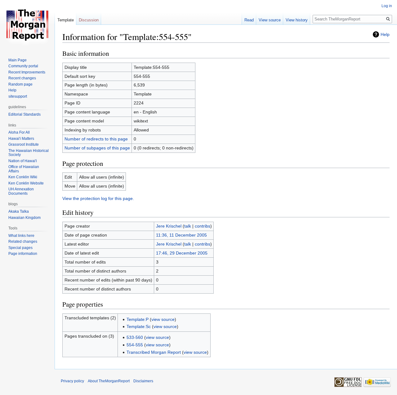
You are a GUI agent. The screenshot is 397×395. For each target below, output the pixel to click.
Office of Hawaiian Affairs (23, 169)
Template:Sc (139, 326)
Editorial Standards (24, 114)
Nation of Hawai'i (22, 161)
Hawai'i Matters (21, 138)
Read (249, 20)
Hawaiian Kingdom (24, 217)
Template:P (138, 319)
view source (163, 319)
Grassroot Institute (23, 144)
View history (297, 20)
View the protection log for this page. (98, 198)
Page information (22, 253)
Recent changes (22, 78)
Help (385, 34)
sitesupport (17, 96)
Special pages (20, 248)
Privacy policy (72, 381)
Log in (386, 6)
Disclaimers (143, 381)
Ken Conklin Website (26, 183)
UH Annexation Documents (21, 191)
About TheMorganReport (109, 381)
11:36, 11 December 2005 (181, 235)
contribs (202, 226)
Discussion (89, 20)
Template (65, 20)
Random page (20, 84)
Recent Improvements (26, 72)
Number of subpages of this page (97, 147)
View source (270, 20)
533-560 (135, 337)
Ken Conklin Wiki (22, 177)
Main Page (17, 60)
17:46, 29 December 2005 (181, 253)
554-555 (135, 344)
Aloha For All (19, 132)
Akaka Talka (18, 211)
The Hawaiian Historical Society (28, 153)
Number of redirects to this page (96, 138)
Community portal (23, 66)
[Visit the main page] (27, 25)
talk (187, 226)
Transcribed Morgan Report (154, 352)
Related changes (22, 241)
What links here (21, 235)
